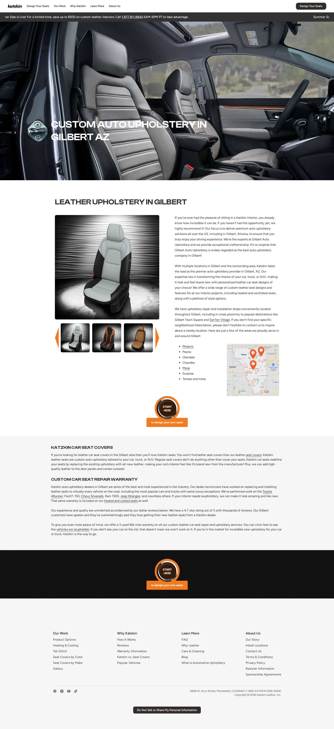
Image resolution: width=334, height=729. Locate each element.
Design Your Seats (38, 6)
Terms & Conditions (259, 657)
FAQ (184, 639)
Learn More (97, 6)
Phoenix (187, 346)
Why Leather (190, 645)
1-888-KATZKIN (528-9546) (263, 691)
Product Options (64, 639)
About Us (114, 6)
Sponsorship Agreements (263, 674)
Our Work (60, 6)
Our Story (252, 639)
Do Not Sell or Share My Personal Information (167, 710)
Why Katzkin (78, 6)
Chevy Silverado (92, 496)
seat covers (254, 455)
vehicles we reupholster (72, 529)
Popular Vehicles (128, 663)
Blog (184, 657)
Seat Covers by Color (68, 657)
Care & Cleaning (192, 651)
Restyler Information (260, 668)
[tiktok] (76, 693)
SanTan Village (220, 320)
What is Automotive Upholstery (203, 663)
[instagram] (62, 693)
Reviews (123, 645)
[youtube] (69, 693)
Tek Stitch (60, 651)
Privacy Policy (255, 663)
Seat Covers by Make (68, 663)
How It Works (126, 639)
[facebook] (55, 693)
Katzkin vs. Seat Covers (133, 657)
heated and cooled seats (121, 501)
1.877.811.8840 (75, 17)
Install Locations (257, 645)
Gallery (58, 668)
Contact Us (253, 651)
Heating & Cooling (65, 645)
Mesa (186, 368)
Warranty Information (132, 651)
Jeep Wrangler (130, 496)
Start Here (167, 411)
